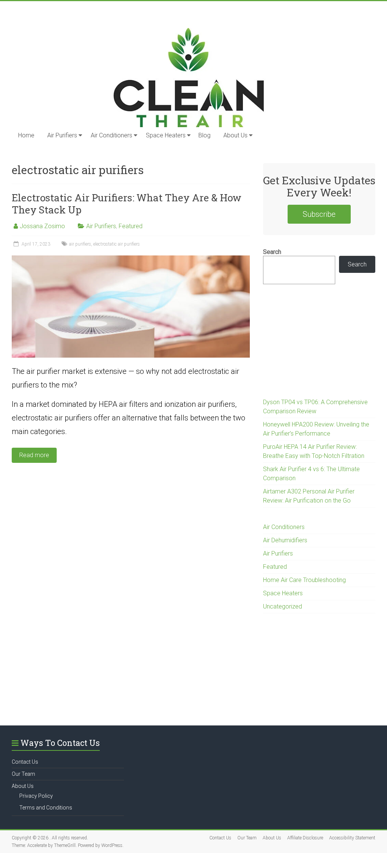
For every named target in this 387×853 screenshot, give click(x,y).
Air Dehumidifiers (285, 540)
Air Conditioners (111, 135)
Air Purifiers (62, 135)
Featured (130, 226)
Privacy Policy (36, 796)
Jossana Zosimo (42, 226)
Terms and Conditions (45, 808)
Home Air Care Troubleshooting (304, 580)
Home (26, 135)
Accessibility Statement (352, 838)
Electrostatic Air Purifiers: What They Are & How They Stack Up (126, 203)
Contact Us (25, 762)
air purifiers (80, 244)
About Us (235, 135)
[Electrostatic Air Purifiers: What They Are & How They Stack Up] (131, 259)
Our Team (23, 774)
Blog (204, 135)
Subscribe (319, 214)
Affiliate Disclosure (305, 838)
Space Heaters (166, 135)
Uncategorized (282, 606)
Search (272, 251)
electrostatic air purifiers (116, 244)
